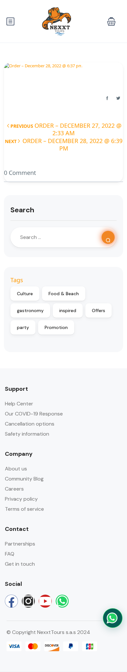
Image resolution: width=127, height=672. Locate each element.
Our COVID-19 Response (34, 413)
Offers (98, 310)
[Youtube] (45, 601)
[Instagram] (28, 601)
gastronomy (30, 310)
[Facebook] (11, 601)
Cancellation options (29, 423)
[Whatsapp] (62, 601)
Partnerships (20, 543)
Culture (25, 293)
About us (16, 468)
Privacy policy (21, 498)
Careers (14, 488)
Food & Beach (64, 293)
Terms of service (24, 509)
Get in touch (20, 563)
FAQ (9, 553)
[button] (111, 21)
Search (22, 210)
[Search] (108, 237)
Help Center (19, 403)
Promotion (56, 327)
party (23, 327)
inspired (67, 310)
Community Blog (24, 478)
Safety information (27, 433)
